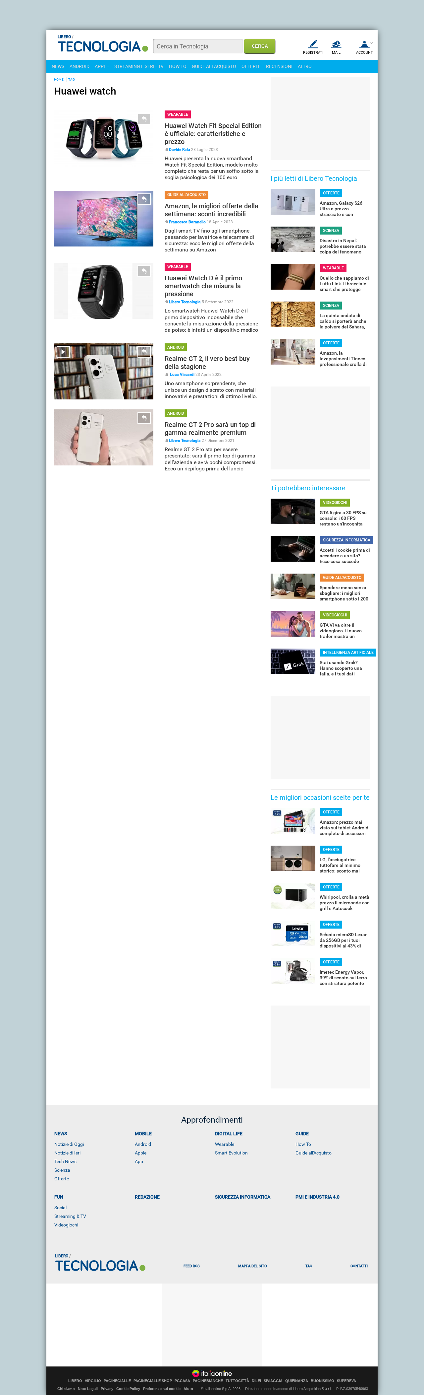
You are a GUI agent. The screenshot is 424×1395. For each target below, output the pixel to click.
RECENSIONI (279, 66)
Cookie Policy (128, 1389)
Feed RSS (192, 1266)
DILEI (256, 1381)
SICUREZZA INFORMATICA (346, 540)
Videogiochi (66, 1224)
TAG (71, 79)
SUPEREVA (346, 1381)
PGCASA (182, 1381)
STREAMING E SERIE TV (139, 66)
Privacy (107, 1389)
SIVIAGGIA (273, 1381)
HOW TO (177, 66)
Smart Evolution (231, 1152)
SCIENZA (331, 230)
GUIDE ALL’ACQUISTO (186, 194)
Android (143, 1144)
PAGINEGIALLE (117, 1381)
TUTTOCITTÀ (237, 1381)
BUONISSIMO (322, 1381)
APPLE (102, 66)
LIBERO (75, 1381)
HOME (59, 79)
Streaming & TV (70, 1216)
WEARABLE (177, 114)
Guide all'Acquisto (313, 1152)
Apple (140, 1152)
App (139, 1161)
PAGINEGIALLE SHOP (152, 1381)
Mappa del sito (252, 1266)
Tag (308, 1266)
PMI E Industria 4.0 (317, 1197)
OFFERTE (251, 66)
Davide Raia (179, 149)
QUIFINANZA (296, 1381)
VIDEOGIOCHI (335, 502)
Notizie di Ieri (67, 1152)
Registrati (313, 52)
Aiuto (188, 1389)
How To (303, 1144)
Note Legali (88, 1389)
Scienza (62, 1170)
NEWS (58, 66)
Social (60, 1207)
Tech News (65, 1161)
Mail (336, 52)
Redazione (147, 1197)
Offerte (61, 1178)
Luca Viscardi (181, 374)
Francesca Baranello (187, 222)
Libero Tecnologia (185, 302)
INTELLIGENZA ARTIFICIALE (348, 652)
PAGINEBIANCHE (208, 1381)
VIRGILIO (93, 1381)
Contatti (359, 1266)
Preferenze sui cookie (162, 1389)
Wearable (224, 1144)
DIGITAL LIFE (228, 1133)
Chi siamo (66, 1389)
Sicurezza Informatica (242, 1197)
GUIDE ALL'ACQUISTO (214, 66)
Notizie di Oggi (69, 1144)
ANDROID (79, 66)
